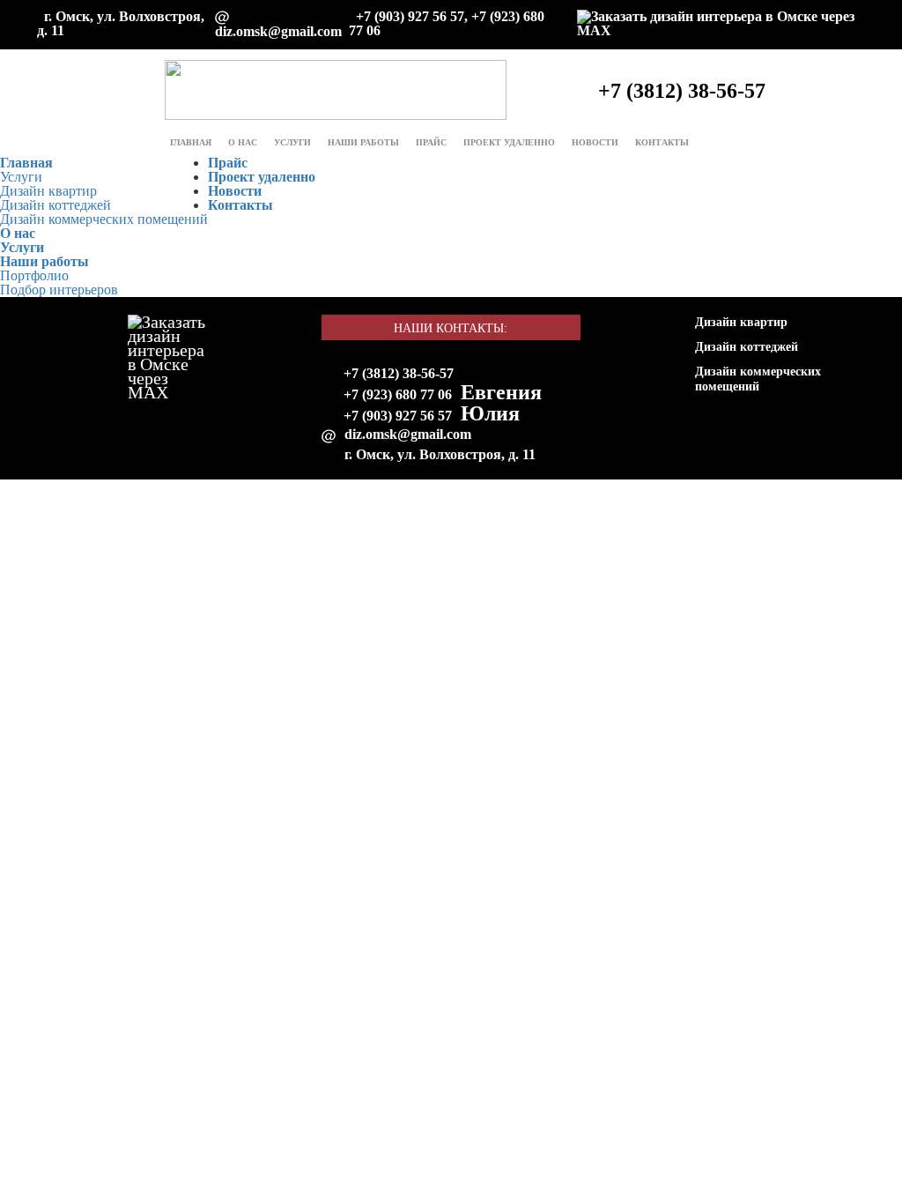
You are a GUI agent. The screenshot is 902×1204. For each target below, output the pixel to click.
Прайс (431, 142)
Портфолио (34, 275)
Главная (190, 142)
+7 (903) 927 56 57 (398, 415)
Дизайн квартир (48, 190)
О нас (242, 142)
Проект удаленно (509, 142)
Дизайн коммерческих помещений (104, 219)
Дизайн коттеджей (55, 204)
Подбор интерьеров (59, 289)
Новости (595, 142)
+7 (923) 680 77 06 (398, 394)
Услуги (292, 142)
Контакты (662, 142)
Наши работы (44, 261)
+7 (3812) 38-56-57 (399, 373)
